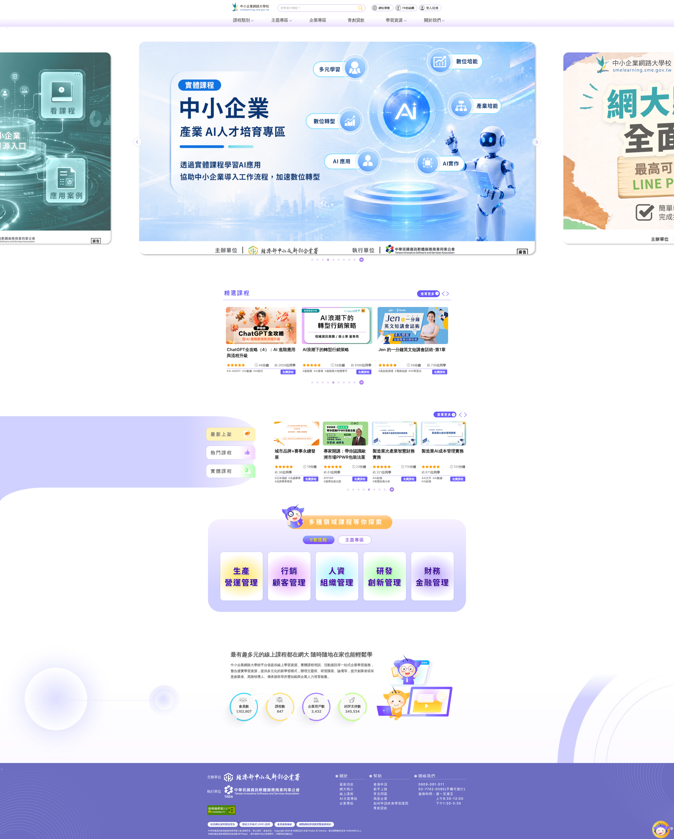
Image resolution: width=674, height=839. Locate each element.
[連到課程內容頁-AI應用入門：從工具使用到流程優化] (443, 433)
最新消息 (347, 784)
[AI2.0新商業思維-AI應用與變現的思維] (413, 325)
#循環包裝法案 (283, 481)
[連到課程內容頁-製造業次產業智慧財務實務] (345, 433)
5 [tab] (334, 260)
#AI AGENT (440, 481)
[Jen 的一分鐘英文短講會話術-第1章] (337, 325)
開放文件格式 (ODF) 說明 (256, 824)
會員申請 (381, 784)
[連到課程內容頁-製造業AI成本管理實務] (394, 433)
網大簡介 (347, 789)
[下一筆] (536, 142)
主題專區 (279, 20)
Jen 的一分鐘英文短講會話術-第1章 (336, 349)
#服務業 (231, 371)
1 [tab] (313, 260)
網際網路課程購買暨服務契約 (315, 824)
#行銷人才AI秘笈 (388, 371)
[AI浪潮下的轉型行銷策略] (261, 325)
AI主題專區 (349, 798)
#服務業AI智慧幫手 (260, 371)
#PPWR (279, 478)
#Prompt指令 (430, 478)
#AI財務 (328, 478)
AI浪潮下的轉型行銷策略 (250, 349)
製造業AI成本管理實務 (394, 451)
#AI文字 (377, 478)
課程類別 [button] (241, 20)
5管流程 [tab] (318, 539)
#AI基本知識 (418, 371)
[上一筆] (137, 142)
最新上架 (221, 434)
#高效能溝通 (310, 371)
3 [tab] (323, 260)
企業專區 (317, 20)
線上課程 (347, 794)
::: (230, 8)
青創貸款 (356, 20)
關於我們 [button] (432, 20)
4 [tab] (329, 260)
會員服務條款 (284, 824)
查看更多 (428, 294)
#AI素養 (242, 371)
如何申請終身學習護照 (391, 803)
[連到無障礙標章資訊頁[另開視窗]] (221, 809)
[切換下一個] (447, 293)
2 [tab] (318, 260)
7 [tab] (344, 260)
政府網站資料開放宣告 (222, 824)
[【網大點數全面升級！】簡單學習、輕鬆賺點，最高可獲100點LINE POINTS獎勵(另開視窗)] (337, 148)
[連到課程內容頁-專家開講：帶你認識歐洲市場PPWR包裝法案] (296, 433)
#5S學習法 (339, 371)
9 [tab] (355, 260)
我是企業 (381, 798)
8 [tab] (350, 260)
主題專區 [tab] (354, 539)
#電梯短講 (325, 371)
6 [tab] (339, 260)
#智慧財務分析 (332, 481)
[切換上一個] (443, 293)
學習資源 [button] (394, 20)
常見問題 (381, 794)
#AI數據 (388, 478)
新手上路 (381, 789)
